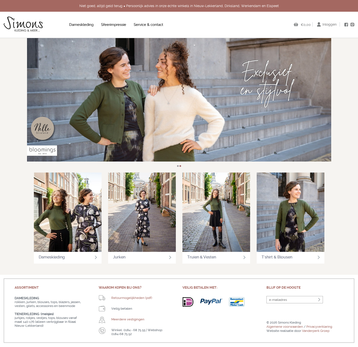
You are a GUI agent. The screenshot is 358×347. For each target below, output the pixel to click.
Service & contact (148, 24)
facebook (346, 25)
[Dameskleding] (68, 213)
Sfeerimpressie (113, 24)
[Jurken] (142, 213)
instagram (352, 24)
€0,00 (306, 25)
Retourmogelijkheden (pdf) (131, 298)
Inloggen (329, 24)
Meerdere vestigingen (127, 319)
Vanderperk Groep (316, 331)
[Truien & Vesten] (216, 213)
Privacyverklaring (319, 326)
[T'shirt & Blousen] (290, 213)
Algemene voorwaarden (284, 326)
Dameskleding (81, 24)
